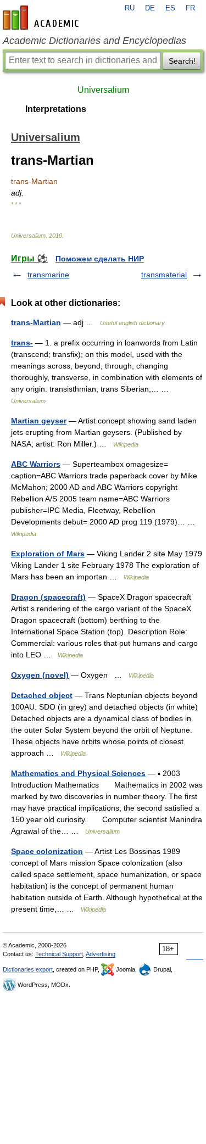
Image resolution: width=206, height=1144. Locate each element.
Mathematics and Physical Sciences (78, 773)
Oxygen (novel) (40, 675)
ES (170, 8)
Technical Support (59, 954)
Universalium (103, 89)
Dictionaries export (28, 969)
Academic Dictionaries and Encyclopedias (94, 40)
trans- (22, 342)
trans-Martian (36, 322)
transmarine (48, 274)
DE (150, 8)
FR (190, 8)
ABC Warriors (35, 464)
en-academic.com (42, 17)
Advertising (100, 954)
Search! (182, 61)
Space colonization (47, 851)
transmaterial (164, 274)
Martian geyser (38, 420)
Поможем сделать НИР (99, 258)
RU (130, 8)
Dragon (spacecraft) (48, 597)
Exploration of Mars (48, 553)
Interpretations (55, 109)
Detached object (42, 695)
